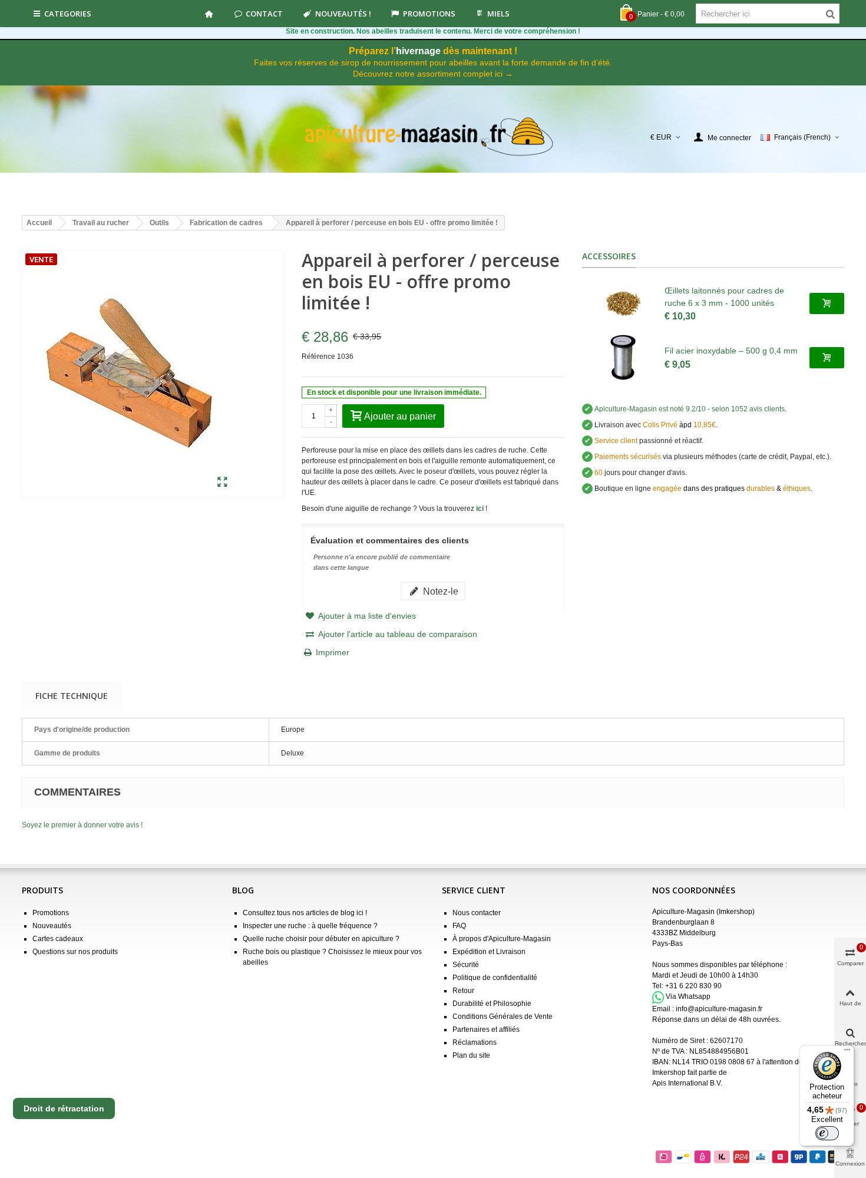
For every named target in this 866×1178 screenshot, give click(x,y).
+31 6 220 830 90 (693, 986)
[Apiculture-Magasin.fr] (433, 137)
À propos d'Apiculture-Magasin (501, 939)
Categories (67, 13)
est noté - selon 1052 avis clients (689, 409)
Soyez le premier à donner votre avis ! (82, 825)
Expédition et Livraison (488, 952)
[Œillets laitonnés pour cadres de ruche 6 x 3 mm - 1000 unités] (623, 303)
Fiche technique (71, 695)
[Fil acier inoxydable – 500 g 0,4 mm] (623, 357)
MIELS (498, 13)
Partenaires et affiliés (486, 1029)
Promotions (429, 13)
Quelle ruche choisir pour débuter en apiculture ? (321, 939)
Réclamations (474, 1042)
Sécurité (465, 965)
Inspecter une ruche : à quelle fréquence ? (310, 926)
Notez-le (439, 591)
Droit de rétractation (64, 1108)
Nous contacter (476, 913)
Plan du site (471, 1055)
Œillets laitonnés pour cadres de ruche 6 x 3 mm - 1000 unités (724, 297)
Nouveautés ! (343, 13)
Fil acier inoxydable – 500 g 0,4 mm (731, 350)
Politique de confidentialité (494, 978)
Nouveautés (51, 926)
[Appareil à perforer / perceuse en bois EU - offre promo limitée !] (222, 482)
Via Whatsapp (688, 997)
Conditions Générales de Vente (502, 1016)
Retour (463, 990)
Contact (264, 13)
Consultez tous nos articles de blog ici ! (305, 913)
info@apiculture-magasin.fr (719, 1009)
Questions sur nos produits (75, 952)
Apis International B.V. (687, 1083)
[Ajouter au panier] (826, 303)
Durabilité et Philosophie (491, 1003)
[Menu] (847, 1052)
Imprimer (332, 652)
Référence (318, 356)
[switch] (827, 1133)
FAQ (459, 926)
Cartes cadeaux (57, 939)
